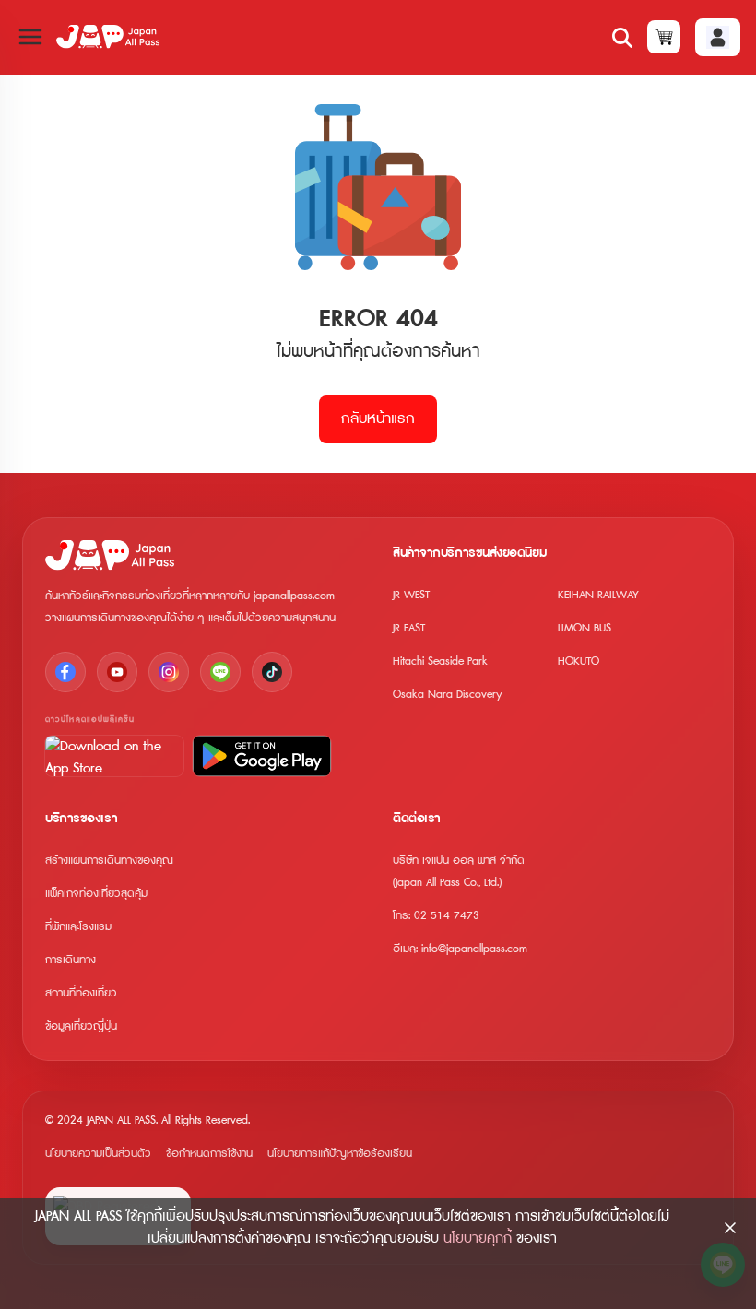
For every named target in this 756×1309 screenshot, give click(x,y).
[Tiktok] (272, 672)
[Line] (220, 672)
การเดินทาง (70, 960)
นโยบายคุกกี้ (477, 1238)
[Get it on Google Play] (262, 756)
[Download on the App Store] (114, 756)
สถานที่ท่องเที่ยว (81, 993)
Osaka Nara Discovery (447, 694)
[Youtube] (117, 672)
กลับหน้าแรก (378, 419)
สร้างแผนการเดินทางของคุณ (109, 860)
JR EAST (409, 628)
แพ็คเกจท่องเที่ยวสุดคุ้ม (96, 894)
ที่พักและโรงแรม (78, 927)
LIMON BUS (584, 628)
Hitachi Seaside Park (440, 661)
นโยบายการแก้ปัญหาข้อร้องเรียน (339, 1154)
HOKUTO (578, 661)
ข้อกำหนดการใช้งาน (209, 1154)
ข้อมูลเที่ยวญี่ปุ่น (81, 1026)
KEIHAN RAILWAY (598, 595)
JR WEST (411, 595)
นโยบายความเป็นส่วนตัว (98, 1154)
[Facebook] (65, 672)
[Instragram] (168, 672)
